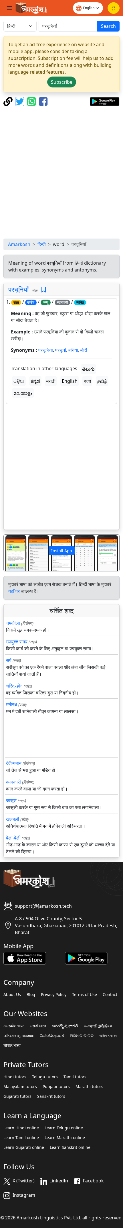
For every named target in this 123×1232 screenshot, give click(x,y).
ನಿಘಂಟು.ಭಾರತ (52, 1035)
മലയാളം (22, 393)
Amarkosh (19, 244)
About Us (12, 994)
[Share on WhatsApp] (32, 101)
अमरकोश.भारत (14, 1026)
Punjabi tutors (56, 1086)
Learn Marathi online (65, 1138)
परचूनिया (45, 350)
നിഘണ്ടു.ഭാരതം (18, 1035)
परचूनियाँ (18, 289)
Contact (110, 994)
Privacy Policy (53, 994)
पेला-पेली (13, 838)
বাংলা (87, 381)
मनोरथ (11, 704)
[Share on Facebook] (43, 101)
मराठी (50, 381)
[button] (12, 553)
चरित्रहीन (14, 686)
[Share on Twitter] (20, 101)
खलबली (12, 819)
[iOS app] (24, 957)
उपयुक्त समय (16, 642)
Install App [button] (61, 550)
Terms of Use (84, 994)
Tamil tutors (75, 1077)
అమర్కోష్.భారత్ (65, 1026)
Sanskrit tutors (51, 1096)
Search (108, 26)
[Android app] (86, 957)
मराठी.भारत (38, 1026)
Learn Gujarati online (23, 1147)
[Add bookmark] (43, 290)
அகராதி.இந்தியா (98, 1026)
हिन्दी (41, 244)
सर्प (8, 660)
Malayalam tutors (20, 1086)
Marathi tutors (89, 1086)
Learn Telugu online (64, 1128)
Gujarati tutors (17, 1096)
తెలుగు (88, 369)
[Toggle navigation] (9, 8)
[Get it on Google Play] (105, 101)
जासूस (11, 800)
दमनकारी (13, 782)
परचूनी (60, 350)
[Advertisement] (61, 172)
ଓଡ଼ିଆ (18, 381)
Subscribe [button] (61, 82)
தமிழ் (102, 381)
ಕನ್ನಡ (35, 381)
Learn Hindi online (21, 1128)
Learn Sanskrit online (70, 1147)
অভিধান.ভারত (108, 1035)
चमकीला (13, 623)
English (70, 381)
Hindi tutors (14, 1077)
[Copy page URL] (8, 101)
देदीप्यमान (13, 763)
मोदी (83, 350)
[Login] (114, 8)
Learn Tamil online (21, 1138)
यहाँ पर (14, 591)
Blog (31, 994)
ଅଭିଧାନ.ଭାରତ (82, 1035)
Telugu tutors (45, 1077)
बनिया (73, 350)
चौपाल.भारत (12, 1045)
